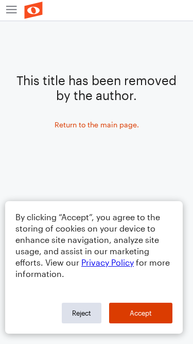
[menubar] (96, 10)
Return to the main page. (97, 124)
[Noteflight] (33, 10)
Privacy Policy (107, 262)
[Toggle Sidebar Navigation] (11, 10)
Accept (141, 313)
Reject (81, 313)
